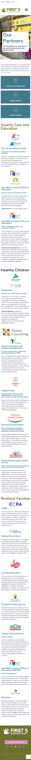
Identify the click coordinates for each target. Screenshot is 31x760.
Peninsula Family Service (13, 604)
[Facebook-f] (11, 747)
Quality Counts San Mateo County (14, 193)
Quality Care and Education (15, 86)
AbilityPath (6, 290)
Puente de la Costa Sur (12, 633)
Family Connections (11, 536)
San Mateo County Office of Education (15, 188)
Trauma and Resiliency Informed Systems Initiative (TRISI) (13, 352)
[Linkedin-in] (19, 747)
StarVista (5, 697)
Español (13, 1)
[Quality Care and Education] (15, 80)
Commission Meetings (15, 5)
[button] (26, 10)
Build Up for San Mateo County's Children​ (13, 152)
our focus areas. (6, 72)
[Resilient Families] (15, 109)
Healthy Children (15, 101)
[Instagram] (7, 747)
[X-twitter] (23, 747)
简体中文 (3, 1)
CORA (4, 508)
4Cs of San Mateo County (13, 148)
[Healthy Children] (15, 95)
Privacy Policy (6, 755)
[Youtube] (15, 747)
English (8, 1)
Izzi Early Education (10, 573)
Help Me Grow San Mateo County (13, 293)
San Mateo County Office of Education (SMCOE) (15, 669)
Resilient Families (16, 115)
